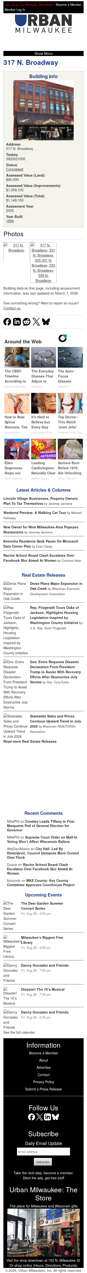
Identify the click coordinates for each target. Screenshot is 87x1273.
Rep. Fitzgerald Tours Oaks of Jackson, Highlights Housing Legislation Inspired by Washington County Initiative (54, 615)
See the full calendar (19, 1032)
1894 (10, 220)
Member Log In (15, 9)
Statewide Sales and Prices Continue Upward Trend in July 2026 (55, 721)
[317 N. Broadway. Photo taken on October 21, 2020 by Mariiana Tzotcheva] (16, 252)
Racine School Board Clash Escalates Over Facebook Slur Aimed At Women (38, 558)
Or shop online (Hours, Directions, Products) (43, 1265)
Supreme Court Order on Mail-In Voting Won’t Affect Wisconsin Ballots (42, 839)
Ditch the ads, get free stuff (43, 1177)
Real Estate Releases (43, 575)
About (43, 1060)
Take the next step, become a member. (43, 1172)
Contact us (12, 307)
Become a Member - (69, 4)
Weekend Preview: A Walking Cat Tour (34, 512)
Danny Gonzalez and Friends (45, 965)
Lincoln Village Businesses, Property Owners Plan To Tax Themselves (40, 501)
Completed (14, 169)
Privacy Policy (43, 1081)
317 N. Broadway (30, 62)
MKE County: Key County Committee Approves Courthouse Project (41, 882)
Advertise (43, 1067)
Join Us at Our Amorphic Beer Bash (29, 4)
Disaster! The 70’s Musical (43, 989)
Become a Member (43, 1053)
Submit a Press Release (43, 1089)
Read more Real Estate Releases (30, 741)
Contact (44, 1074)
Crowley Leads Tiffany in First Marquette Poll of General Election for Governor (40, 825)
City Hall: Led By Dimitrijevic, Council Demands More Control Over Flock (43, 853)
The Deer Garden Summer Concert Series (42, 906)
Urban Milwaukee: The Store (43, 1193)
